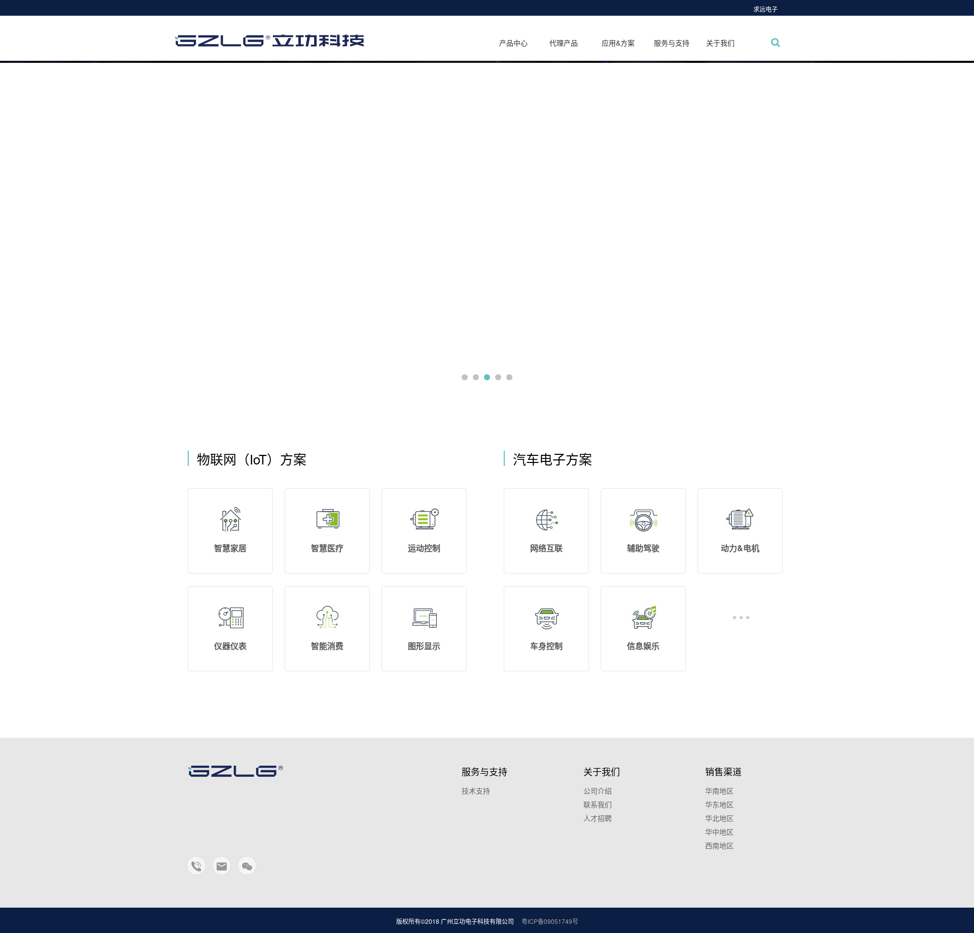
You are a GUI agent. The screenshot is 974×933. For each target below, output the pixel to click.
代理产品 (563, 43)
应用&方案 (618, 43)
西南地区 (719, 845)
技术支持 (476, 790)
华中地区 (719, 832)
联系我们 (597, 804)
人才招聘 (597, 818)
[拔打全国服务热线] (196, 870)
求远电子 (765, 9)
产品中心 (513, 43)
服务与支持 (671, 43)
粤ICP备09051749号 (549, 921)
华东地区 (719, 804)
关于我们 (720, 43)
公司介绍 (597, 790)
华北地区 (719, 818)
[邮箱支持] (222, 870)
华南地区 (719, 790)
